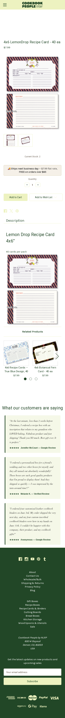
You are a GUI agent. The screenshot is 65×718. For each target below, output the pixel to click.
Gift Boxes (32, 601)
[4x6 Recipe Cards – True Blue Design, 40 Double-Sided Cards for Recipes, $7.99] (16, 353)
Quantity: (32, 179)
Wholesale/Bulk (32, 579)
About (32, 572)
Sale (32, 626)
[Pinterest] (17, 211)
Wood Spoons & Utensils (32, 623)
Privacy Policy (32, 586)
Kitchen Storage (32, 619)
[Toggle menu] (5, 5)
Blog (32, 590)
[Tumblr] (44, 559)
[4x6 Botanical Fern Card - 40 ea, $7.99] (45, 353)
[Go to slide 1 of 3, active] (25, 379)
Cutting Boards (32, 612)
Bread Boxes (33, 615)
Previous (4, 356)
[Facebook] (5, 211)
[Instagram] (26, 559)
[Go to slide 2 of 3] (30, 379)
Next (57, 356)
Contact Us (32, 575)
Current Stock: (32, 156)
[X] (11, 211)
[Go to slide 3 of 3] (36, 379)
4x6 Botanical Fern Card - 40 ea (45, 369)
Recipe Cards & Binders (32, 608)
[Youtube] (32, 559)
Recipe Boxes (32, 604)
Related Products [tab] (32, 331)
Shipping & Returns (32, 583)
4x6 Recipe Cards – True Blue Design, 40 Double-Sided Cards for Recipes (16, 369)
